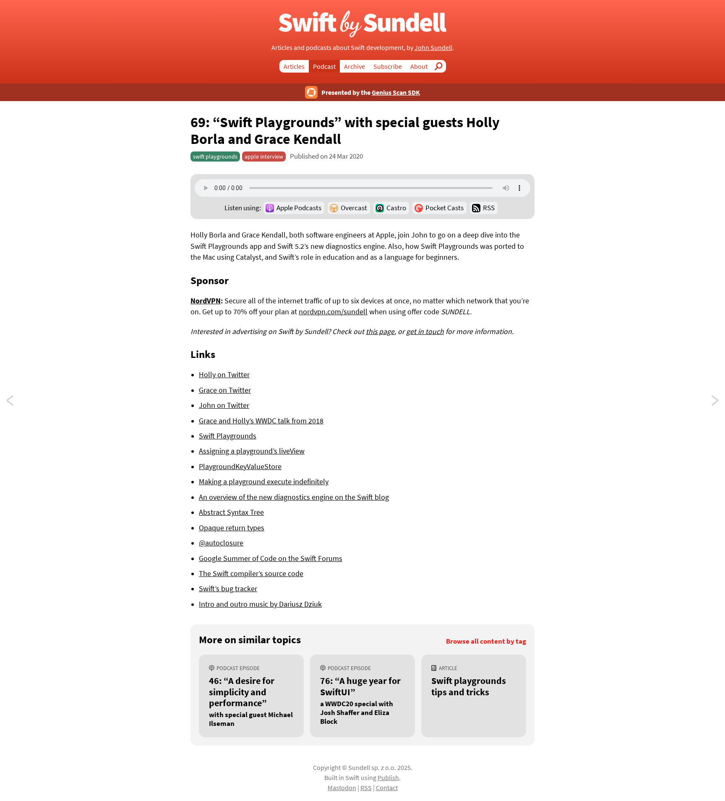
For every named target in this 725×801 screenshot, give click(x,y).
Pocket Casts (444, 207)
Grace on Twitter (225, 390)
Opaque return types (231, 527)
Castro (396, 207)
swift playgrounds (215, 156)
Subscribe (387, 66)
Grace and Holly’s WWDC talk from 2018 (261, 420)
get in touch (425, 331)
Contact (387, 787)
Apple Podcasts (298, 207)
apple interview (264, 156)
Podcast (324, 66)
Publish (388, 777)
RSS (489, 207)
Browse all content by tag (486, 641)
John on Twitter (224, 405)
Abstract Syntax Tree (231, 512)
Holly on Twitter (224, 374)
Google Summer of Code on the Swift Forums (270, 558)
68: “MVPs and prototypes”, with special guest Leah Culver (715, 403)
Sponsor (209, 280)
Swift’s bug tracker (228, 588)
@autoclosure (221, 543)
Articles (294, 66)
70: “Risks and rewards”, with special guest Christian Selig (18, 403)
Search (441, 66)
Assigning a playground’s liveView (252, 451)
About (419, 66)
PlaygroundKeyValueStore (240, 466)
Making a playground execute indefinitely (264, 481)
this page (380, 331)
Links (202, 354)
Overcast (354, 207)
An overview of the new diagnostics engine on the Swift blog (294, 497)
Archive (354, 66)
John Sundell (433, 47)
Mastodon (342, 787)
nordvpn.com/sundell (333, 311)
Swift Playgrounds (227, 436)
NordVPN (205, 300)
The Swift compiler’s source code (251, 573)
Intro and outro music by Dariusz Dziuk (260, 604)
